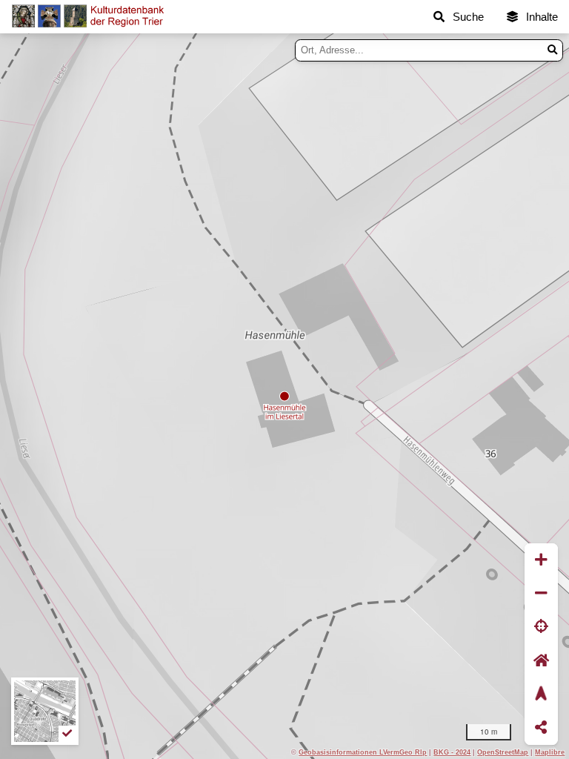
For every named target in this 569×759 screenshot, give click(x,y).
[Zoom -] (541, 593)
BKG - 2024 (451, 752)
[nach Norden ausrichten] (541, 694)
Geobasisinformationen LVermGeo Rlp (363, 752)
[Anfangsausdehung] (541, 660)
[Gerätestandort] (541, 627)
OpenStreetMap (502, 752)
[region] (284, 396)
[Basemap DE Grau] (45, 711)
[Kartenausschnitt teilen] (541, 728)
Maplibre (550, 752)
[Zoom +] (541, 560)
